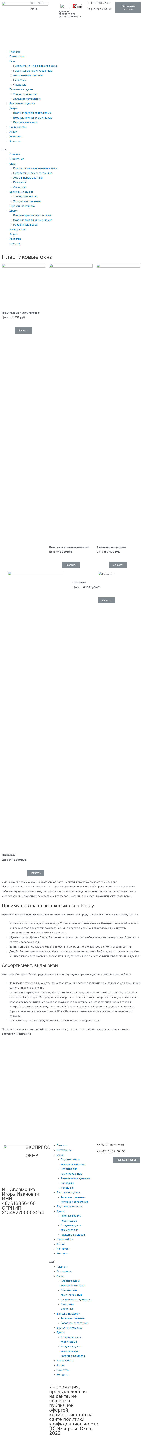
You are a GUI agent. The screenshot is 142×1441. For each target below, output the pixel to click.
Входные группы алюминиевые (32, 117)
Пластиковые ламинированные (32, 70)
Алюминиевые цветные (28, 75)
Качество (15, 136)
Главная (14, 51)
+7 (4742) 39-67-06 (99, 9)
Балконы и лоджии (21, 89)
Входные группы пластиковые (32, 112)
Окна (12, 61)
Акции (13, 131)
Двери (13, 108)
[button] (128, 7)
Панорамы (19, 79)
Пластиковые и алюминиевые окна (35, 65)
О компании (16, 56)
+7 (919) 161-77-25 (98, 2)
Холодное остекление (27, 98)
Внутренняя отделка (22, 103)
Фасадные (19, 84)
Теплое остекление (25, 94)
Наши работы (17, 127)
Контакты (15, 141)
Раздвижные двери (25, 122)
